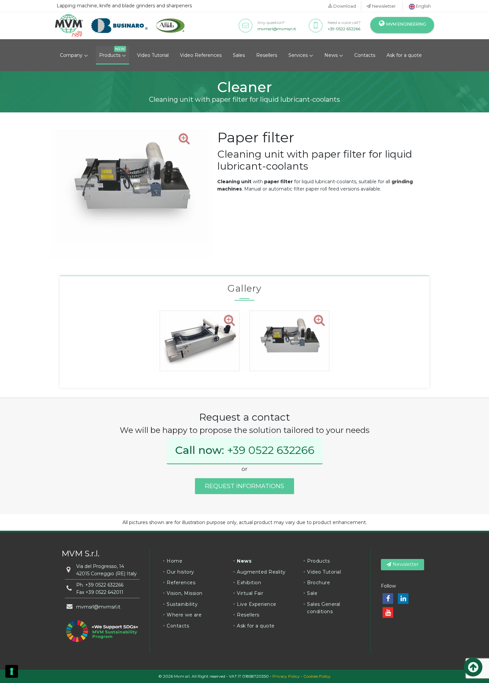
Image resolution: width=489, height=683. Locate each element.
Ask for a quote (404, 55)
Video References (201, 55)
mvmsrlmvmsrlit (276, 28)
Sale (312, 593)
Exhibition (249, 583)
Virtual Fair (250, 593)
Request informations (244, 486)
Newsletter (383, 6)
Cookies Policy (317, 676)
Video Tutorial (153, 55)
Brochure (318, 583)
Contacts (364, 55)
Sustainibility (182, 604)
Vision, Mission (185, 593)
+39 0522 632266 (344, 28)
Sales (239, 55)
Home (174, 561)
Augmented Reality (261, 572)
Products (110, 55)
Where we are (184, 615)
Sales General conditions (323, 608)
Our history (180, 572)
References (181, 583)
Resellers (266, 55)
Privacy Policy (286, 676)
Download (344, 6)
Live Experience (256, 604)
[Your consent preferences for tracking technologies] (11, 671)
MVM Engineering (405, 24)
